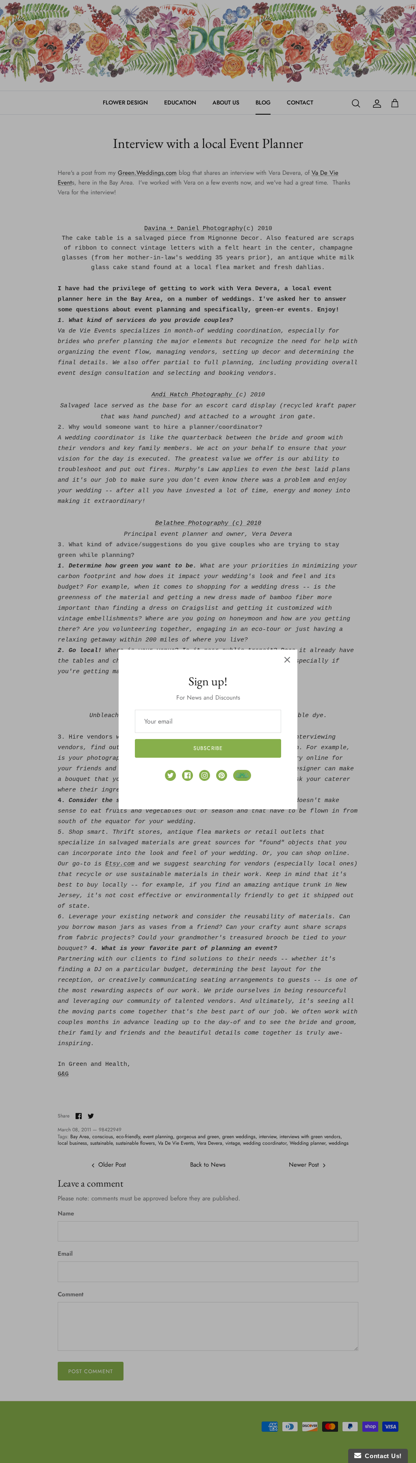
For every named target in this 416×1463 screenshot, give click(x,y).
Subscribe (207, 748)
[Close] (287, 660)
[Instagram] (204, 775)
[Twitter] (170, 775)
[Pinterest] (221, 775)
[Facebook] (187, 775)
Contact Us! (381, 1455)
